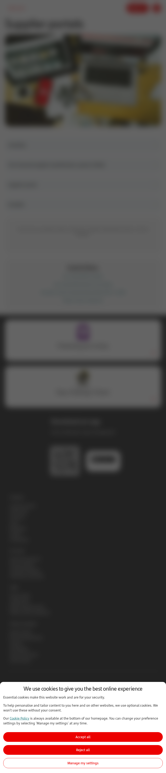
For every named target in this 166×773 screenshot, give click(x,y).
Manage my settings (83, 763)
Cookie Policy (19, 718)
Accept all (83, 737)
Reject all (83, 750)
